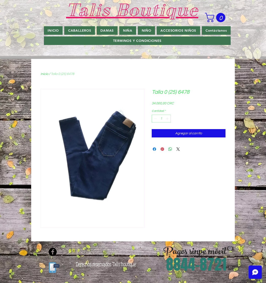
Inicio (44, 74)
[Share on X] (178, 149)
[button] (216, 17)
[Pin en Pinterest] (162, 149)
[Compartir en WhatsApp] (170, 149)
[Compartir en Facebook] (154, 149)
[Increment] (167, 118)
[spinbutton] (161, 118)
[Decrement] (155, 118)
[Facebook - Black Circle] (53, 252)
